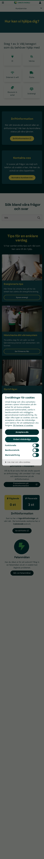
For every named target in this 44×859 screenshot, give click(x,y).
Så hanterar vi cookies (23, 425)
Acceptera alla (22, 432)
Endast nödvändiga (22, 439)
